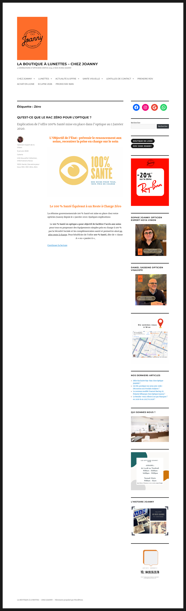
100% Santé (22, 164)
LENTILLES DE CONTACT (118, 78)
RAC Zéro (29, 167)
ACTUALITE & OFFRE (65, 78)
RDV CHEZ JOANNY (142, 146)
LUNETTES (43, 78)
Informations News (25, 161)
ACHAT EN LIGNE (25, 84)
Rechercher (135, 123)
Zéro (35, 167)
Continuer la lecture (57, 245)
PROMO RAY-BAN (65, 84)
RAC (23, 167)
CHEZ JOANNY (24, 78)
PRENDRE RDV (145, 78)
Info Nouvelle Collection (27, 158)
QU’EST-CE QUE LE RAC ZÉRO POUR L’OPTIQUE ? (54, 117)
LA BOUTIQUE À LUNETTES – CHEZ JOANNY (57, 64)
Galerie (20, 154)
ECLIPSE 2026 (45, 84)
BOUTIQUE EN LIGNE (142, 141)
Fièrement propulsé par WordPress (69, 600)
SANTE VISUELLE (91, 78)
